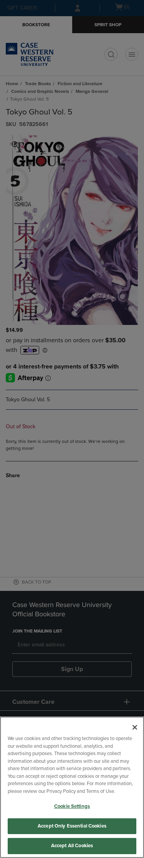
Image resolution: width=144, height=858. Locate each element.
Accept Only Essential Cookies (72, 826)
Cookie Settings (72, 806)
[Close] (134, 727)
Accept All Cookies (72, 846)
